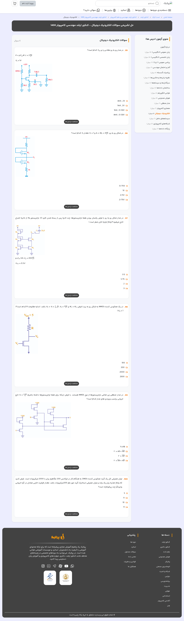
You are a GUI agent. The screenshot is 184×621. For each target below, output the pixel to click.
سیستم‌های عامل (159, 118)
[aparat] (60, 567)
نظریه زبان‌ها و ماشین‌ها (157, 77)
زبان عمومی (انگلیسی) (157, 52)
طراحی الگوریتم (160, 93)
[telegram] (54, 567)
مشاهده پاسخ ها (71, 121)
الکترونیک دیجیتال (159, 113)
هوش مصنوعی (160, 98)
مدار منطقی (162, 103)
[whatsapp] (72, 567)
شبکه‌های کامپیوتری (158, 124)
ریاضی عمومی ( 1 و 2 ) (158, 62)
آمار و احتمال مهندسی (158, 67)
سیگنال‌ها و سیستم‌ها (157, 83)
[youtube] (66, 567)
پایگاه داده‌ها (161, 129)
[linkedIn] (49, 567)
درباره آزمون (165, 47)
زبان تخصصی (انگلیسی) (157, 57)
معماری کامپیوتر (160, 108)
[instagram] (43, 567)
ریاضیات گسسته (160, 72)
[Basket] (14, 3)
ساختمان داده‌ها (160, 88)
